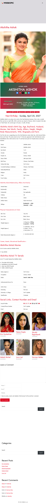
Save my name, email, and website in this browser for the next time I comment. (20, 396)
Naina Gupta (21, 332)
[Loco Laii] (23, 354)
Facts (32, 112)
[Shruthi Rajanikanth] (39, 329)
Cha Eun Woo (9, 490)
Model (25, 86)
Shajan (3, 483)
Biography (9, 112)
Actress (21, 86)
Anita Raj (9, 483)
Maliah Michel (5, 357)
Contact (37, 112)
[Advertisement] (23, 15)
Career (27, 112)
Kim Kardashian (6, 334)
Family (15, 112)
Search (3, 406)
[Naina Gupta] (23, 329)
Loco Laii (19, 357)
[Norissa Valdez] (39, 354)
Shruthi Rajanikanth (36, 333)
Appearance (21, 112)
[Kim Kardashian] (7, 331)
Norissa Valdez (37, 357)
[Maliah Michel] (7, 354)
